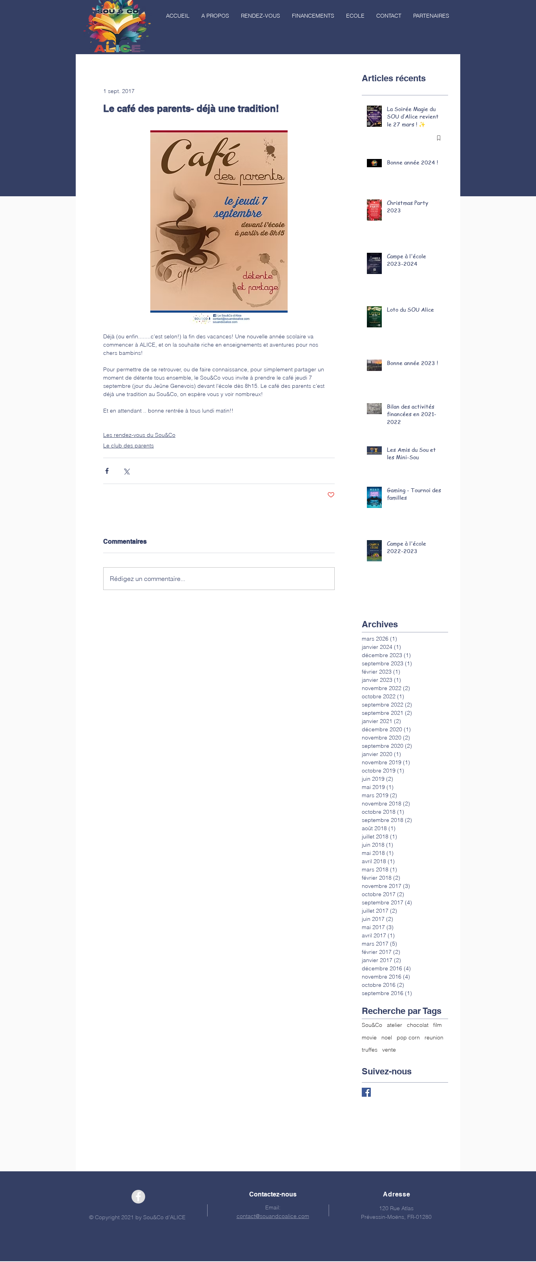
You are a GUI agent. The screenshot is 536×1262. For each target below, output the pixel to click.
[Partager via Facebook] (107, 471)
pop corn (408, 1037)
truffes (369, 1049)
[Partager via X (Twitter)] (126, 471)
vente (389, 1049)
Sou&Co (372, 1024)
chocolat (417, 1024)
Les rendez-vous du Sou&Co (139, 434)
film (437, 1024)
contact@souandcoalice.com (273, 1216)
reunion (434, 1037)
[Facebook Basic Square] (366, 1092)
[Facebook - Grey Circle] (138, 1197)
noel (386, 1037)
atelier (394, 1024)
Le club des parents (128, 445)
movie (369, 1037)
